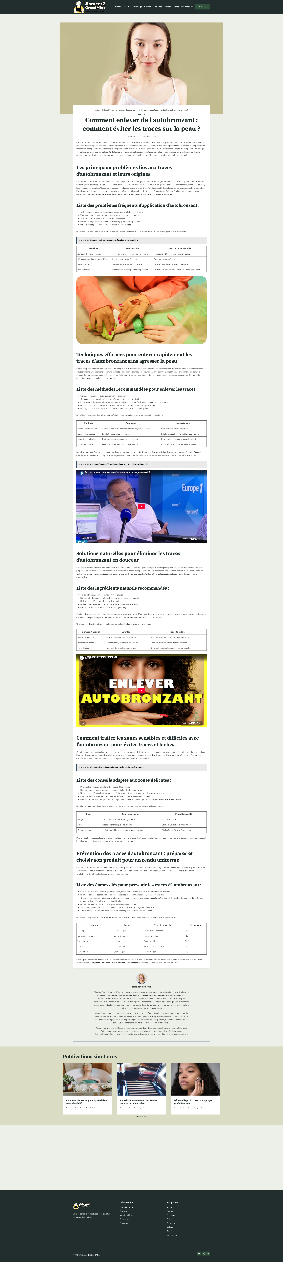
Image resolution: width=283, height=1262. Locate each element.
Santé (176, 6)
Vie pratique (187, 6)
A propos (124, 1223)
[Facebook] (199, 1253)
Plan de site (125, 1219)
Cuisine (147, 6)
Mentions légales (127, 1215)
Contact (202, 6)
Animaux (117, 6)
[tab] (137, 1116)
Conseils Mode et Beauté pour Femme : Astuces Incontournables (139, 1102)
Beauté (127, 6)
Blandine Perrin (135, 136)
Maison (167, 6)
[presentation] (87, 1079)
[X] (204, 1253)
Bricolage (137, 6)
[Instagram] (208, 1253)
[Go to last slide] (66, 1088)
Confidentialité (126, 1207)
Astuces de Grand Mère (104, 110)
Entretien (157, 6)
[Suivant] (216, 1088)
